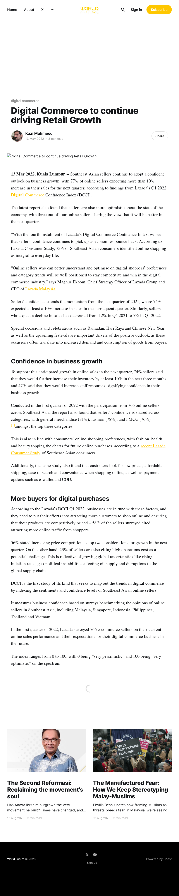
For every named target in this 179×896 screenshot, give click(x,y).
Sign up (92, 862)
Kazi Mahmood (39, 133)
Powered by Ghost (159, 859)
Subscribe (159, 9)
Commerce (28, 195)
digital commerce (25, 101)
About (29, 9)
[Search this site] (122, 9)
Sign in (136, 9)
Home (12, 9)
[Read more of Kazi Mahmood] (17, 136)
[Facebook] (95, 854)
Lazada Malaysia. (40, 289)
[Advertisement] (89, 51)
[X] (87, 854)
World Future (15, 859)
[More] (52, 10)
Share (159, 136)
